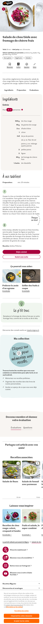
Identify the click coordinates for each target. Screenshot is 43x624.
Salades (28, 58)
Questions (27, 427)
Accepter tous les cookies (21, 621)
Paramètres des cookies (21, 611)
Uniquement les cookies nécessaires (21, 616)
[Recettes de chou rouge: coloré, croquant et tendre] (11, 522)
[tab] (21, 583)
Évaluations (34, 90)
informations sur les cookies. (14, 607)
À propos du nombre (22, 109)
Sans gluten (8, 58)
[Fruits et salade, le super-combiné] (31, 522)
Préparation (21, 90)
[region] (21, 607)
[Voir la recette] (11, 480)
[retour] (3, 9)
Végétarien (18, 58)
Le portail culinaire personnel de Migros (16, 542)
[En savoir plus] (11, 288)
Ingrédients (8, 90)
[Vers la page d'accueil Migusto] (8, 2)
